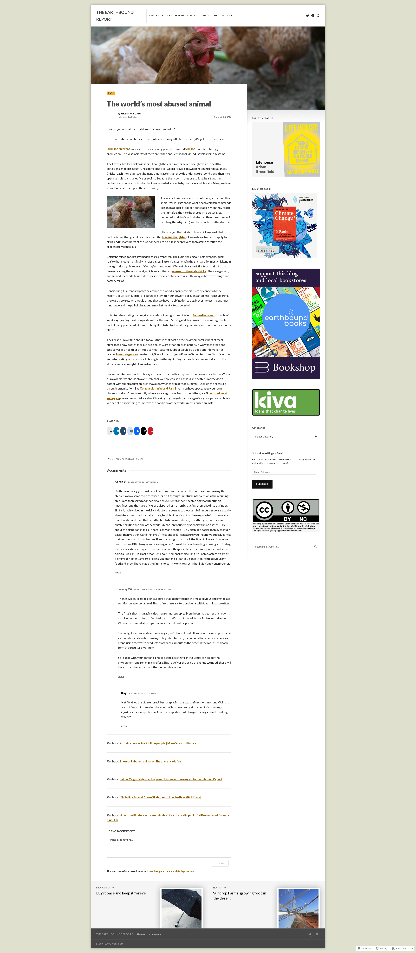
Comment (220, 863)
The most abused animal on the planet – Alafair (150, 761)
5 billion (190, 149)
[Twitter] (308, 16)
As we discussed (203, 315)
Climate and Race (221, 15)
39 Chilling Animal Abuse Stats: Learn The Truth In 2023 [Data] (160, 797)
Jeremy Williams (131, 113)
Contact (192, 15)
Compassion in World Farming (159, 388)
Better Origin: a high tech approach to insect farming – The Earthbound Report (171, 779)
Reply (118, 572)
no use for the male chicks (189, 271)
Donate (179, 15)
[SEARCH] (318, 15)
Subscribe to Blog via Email (267, 453)
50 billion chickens (118, 149)
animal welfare (125, 459)
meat (140, 459)
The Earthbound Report (113, 934)
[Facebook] (313, 16)
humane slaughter (174, 237)
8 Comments (224, 117)
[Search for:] (281, 546)
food (111, 93)
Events (205, 15)
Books (166, 15)
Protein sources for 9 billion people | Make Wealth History (158, 743)
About (153, 15)
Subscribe (262, 484)
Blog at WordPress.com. (109, 944)
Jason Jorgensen (127, 354)
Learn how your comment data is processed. (171, 871)
